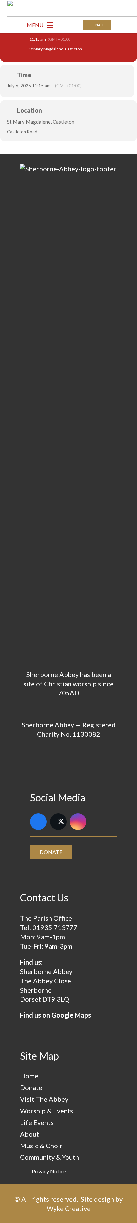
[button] (40, 25)
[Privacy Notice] (26, 1171)
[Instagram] (78, 821)
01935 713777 (54, 927)
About (29, 1134)
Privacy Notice (49, 1171)
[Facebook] (38, 821)
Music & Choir (41, 1145)
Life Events (37, 1122)
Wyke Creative (69, 1208)
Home (29, 1076)
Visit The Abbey (44, 1099)
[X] (58, 821)
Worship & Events (46, 1111)
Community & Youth (49, 1157)
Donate (31, 1087)
